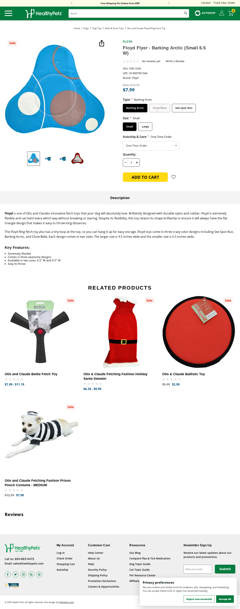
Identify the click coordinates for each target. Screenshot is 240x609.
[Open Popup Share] (101, 43)
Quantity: (129, 154)
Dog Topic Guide (139, 564)
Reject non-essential (199, 599)
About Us (94, 558)
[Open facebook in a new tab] (8, 574)
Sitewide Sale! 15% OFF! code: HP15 (120, 3)
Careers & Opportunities (103, 586)
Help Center (95, 553)
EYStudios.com (66, 602)
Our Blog (135, 553)
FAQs (91, 564)
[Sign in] (221, 13)
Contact (206, 3)
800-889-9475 (24, 559)
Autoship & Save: (147, 137)
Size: (131, 118)
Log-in (61, 553)
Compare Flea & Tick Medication (149, 558)
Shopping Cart (66, 564)
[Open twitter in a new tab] (16, 574)
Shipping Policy (98, 575)
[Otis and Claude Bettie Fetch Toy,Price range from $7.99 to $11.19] (41, 331)
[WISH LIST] (174, 176)
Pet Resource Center (142, 575)
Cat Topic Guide (139, 569)
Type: (137, 99)
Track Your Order (224, 3)
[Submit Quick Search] (185, 13)
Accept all (225, 599)
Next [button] (169, 3)
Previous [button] (71, 3)
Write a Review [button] (175, 61)
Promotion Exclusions (102, 581)
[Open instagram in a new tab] (23, 574)
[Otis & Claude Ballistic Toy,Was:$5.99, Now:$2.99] (198, 331)
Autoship (62, 569)
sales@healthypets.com (28, 563)
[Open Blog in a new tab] (39, 574)
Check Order (65, 558)
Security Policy (97, 569)
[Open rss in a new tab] (31, 574)
